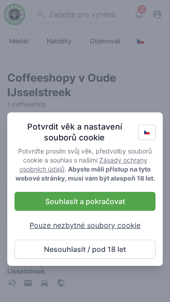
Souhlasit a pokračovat (85, 201)
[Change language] (146, 132)
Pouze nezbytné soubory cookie (85, 225)
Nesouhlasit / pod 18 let (85, 249)
